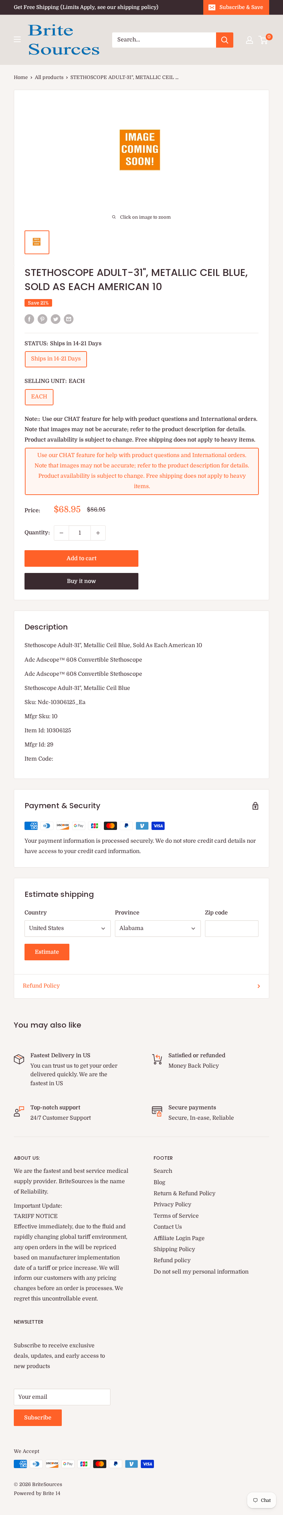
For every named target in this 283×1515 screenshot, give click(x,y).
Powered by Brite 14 (37, 1493)
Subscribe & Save (241, 7)
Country (36, 913)
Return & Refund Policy (184, 1193)
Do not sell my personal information (201, 1272)
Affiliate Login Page (179, 1238)
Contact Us (168, 1227)
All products (49, 77)
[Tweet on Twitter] (55, 319)
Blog (159, 1182)
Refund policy (172, 1260)
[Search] (224, 40)
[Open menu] (17, 39)
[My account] (249, 40)
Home (21, 77)
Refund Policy (41, 986)
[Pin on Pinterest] (42, 319)
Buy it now (81, 581)
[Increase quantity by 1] (98, 533)
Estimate (47, 952)
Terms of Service (176, 1216)
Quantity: (37, 532)
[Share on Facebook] (29, 319)
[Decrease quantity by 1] (61, 533)
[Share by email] (69, 319)
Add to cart (82, 558)
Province (127, 913)
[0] (263, 40)
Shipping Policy (174, 1249)
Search (163, 1171)
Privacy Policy (172, 1204)
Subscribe (37, 1418)
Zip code (216, 913)
